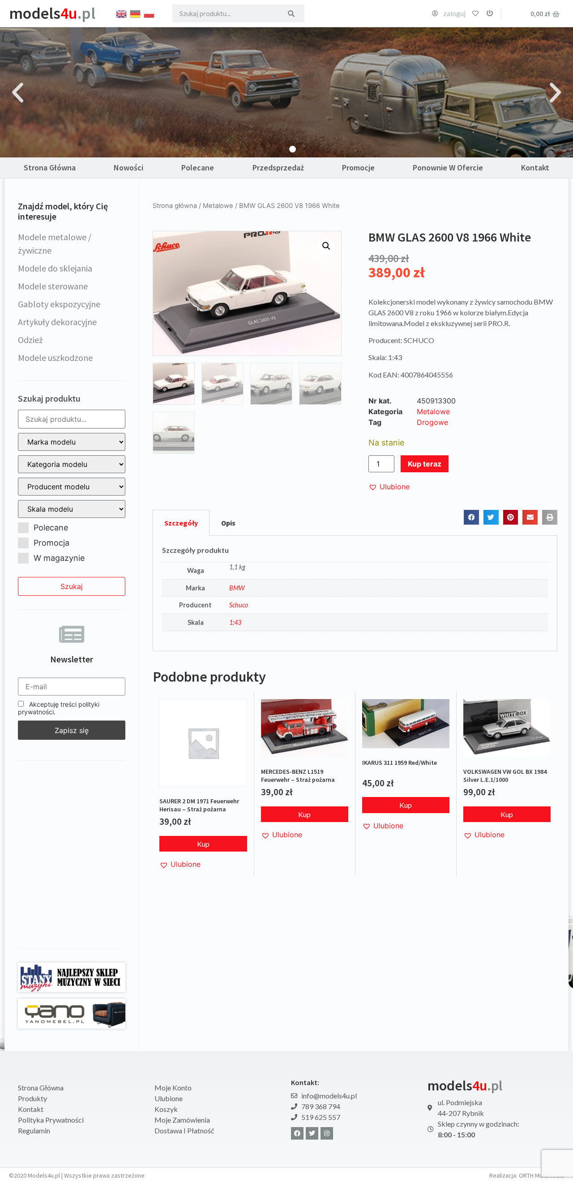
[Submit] (291, 13)
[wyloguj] (489, 13)
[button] (17, 92)
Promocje (358, 167)
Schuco (238, 605)
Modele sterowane (53, 286)
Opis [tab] (228, 522)
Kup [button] (203, 844)
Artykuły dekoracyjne (57, 321)
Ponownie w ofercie (448, 167)
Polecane (197, 167)
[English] (122, 12)
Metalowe (218, 206)
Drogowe (432, 422)
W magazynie (59, 558)
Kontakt (535, 167)
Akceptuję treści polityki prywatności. (58, 708)
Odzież (30, 339)
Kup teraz (424, 463)
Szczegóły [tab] (181, 522)
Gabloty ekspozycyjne (59, 304)
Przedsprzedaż (278, 167)
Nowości (128, 167)
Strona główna (175, 206)
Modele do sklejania (55, 268)
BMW (237, 588)
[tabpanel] (355, 593)
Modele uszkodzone (55, 357)
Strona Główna (50, 167)
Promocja (51, 542)
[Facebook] (297, 1133)
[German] (135, 12)
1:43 (235, 622)
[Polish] (149, 12)
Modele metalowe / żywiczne (54, 243)
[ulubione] (475, 13)
